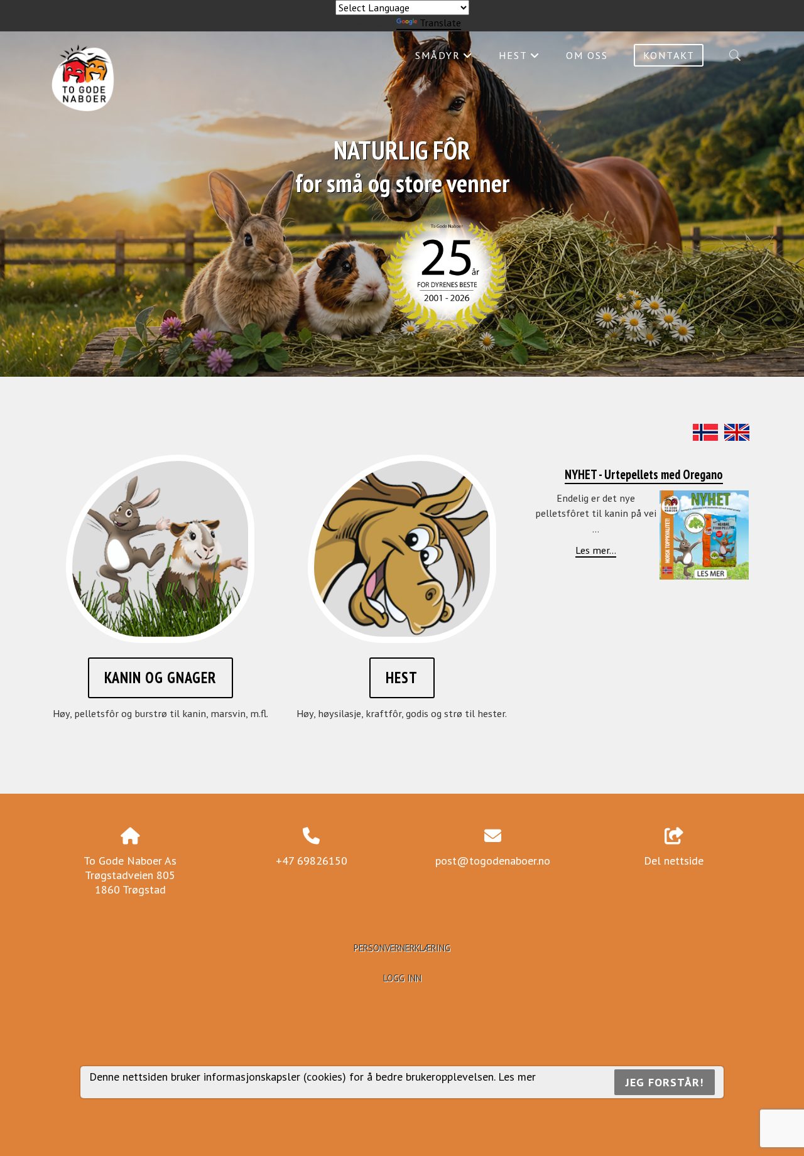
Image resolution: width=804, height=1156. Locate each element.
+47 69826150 (311, 860)
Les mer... (595, 550)
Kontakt (669, 55)
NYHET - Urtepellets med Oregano (644, 474)
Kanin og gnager (160, 677)
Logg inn (402, 978)
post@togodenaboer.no (492, 860)
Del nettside (674, 860)
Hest (519, 58)
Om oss (587, 55)
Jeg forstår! (665, 1082)
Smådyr (444, 58)
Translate (440, 22)
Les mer (517, 1076)
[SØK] (735, 55)
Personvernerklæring (402, 948)
